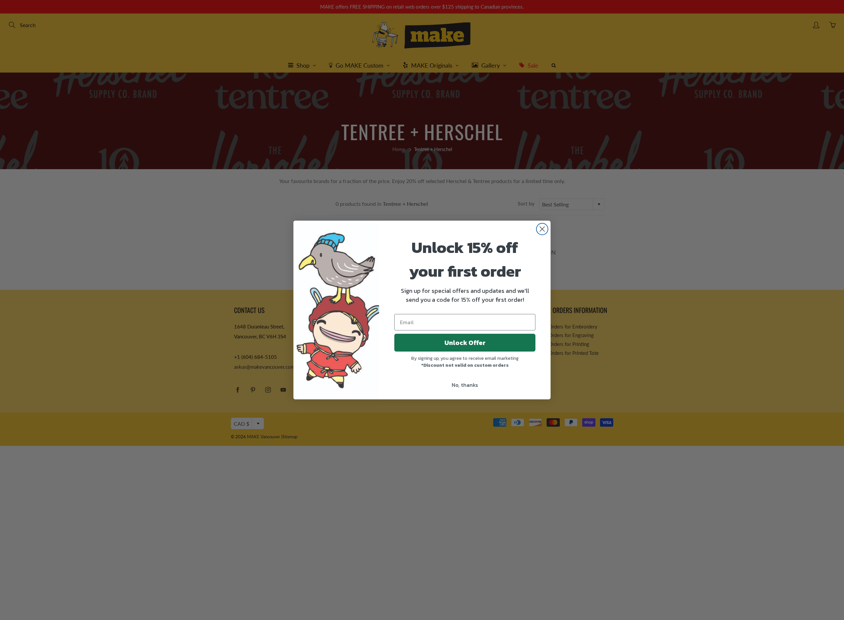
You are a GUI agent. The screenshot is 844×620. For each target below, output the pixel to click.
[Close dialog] (542, 229)
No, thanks (465, 385)
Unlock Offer (465, 343)
